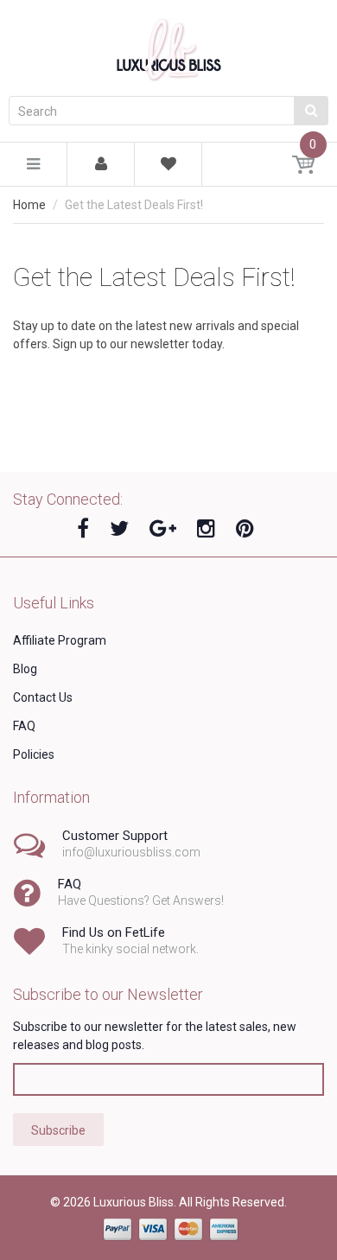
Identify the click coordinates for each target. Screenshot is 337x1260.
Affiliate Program (59, 640)
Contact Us (43, 697)
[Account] (101, 165)
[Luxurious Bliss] (168, 47)
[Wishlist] (168, 167)
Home (29, 205)
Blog (25, 669)
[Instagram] (206, 529)
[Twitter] (119, 529)
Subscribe (58, 1130)
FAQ (24, 726)
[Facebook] (83, 529)
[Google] (163, 529)
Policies (33, 754)
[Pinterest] (245, 529)
